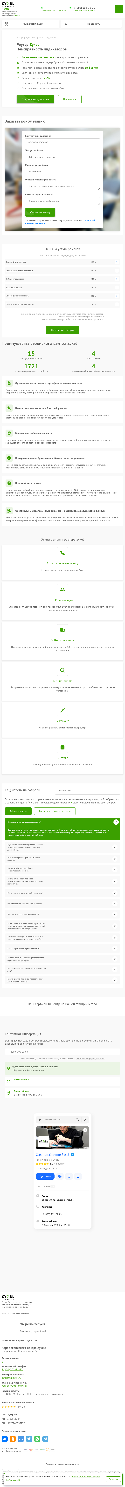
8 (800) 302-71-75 (12, 1369)
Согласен (113, 1479)
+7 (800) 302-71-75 (83, 7)
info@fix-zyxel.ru (11, 1377)
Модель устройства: (37, 165)
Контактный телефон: (38, 135)
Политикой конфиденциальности (90, 1058)
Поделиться (5, 1439)
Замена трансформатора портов (20, 304)
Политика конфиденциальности (62, 1464)
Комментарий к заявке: (39, 194)
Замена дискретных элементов (19, 270)
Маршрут (48, 1176)
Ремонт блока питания (16, 262)
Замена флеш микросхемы (17, 296)
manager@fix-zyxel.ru (14, 1385)
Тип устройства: (34, 150)
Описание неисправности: (40, 179)
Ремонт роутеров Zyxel (33, 1331)
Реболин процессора (15, 279)
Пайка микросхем (14, 287)
